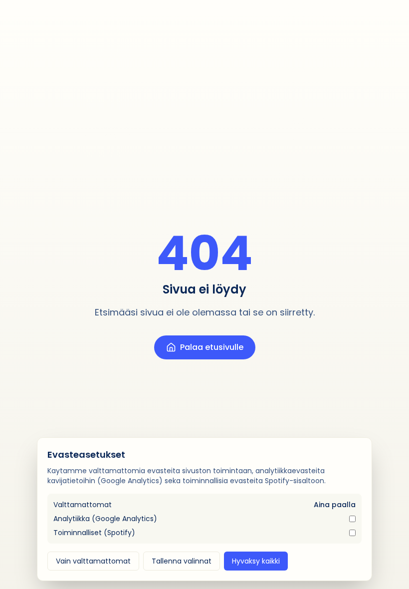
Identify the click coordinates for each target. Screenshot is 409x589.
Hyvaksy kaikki (256, 561)
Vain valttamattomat (93, 561)
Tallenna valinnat (181, 561)
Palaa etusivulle (211, 347)
